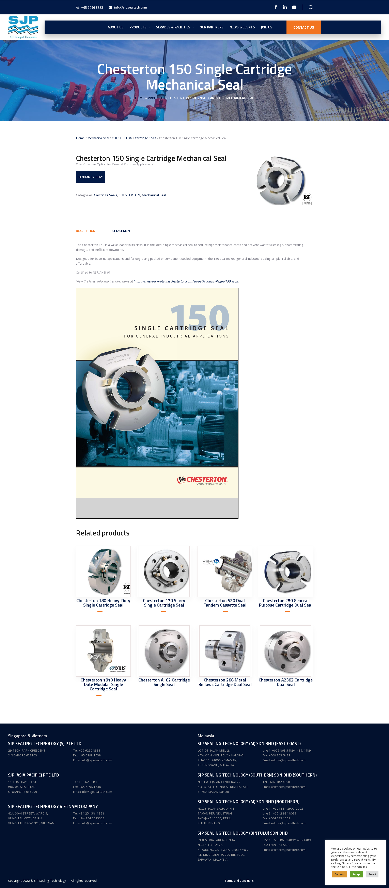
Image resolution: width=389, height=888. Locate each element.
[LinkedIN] (284, 7)
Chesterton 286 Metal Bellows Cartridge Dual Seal (225, 682)
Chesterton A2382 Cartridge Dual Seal (286, 682)
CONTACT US (303, 27)
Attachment (122, 230)
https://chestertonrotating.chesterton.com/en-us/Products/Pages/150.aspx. (186, 281)
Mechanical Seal (98, 138)
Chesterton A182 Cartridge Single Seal (164, 682)
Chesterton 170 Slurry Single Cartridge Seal (164, 602)
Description (85, 230)
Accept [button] (357, 874)
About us (116, 27)
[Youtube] (294, 7)
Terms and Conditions (239, 881)
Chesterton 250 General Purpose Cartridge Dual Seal (285, 602)
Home (139, 98)
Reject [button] (372, 874)
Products (138, 27)
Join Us (266, 27)
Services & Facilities (173, 27)
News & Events (242, 27)
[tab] (85, 230)
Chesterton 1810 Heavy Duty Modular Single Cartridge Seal (103, 684)
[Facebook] (275, 7)
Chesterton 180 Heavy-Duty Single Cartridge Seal (103, 602)
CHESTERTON (122, 138)
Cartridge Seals (145, 138)
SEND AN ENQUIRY (90, 177)
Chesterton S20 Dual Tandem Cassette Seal (225, 602)
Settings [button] (340, 874)
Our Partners (211, 27)
